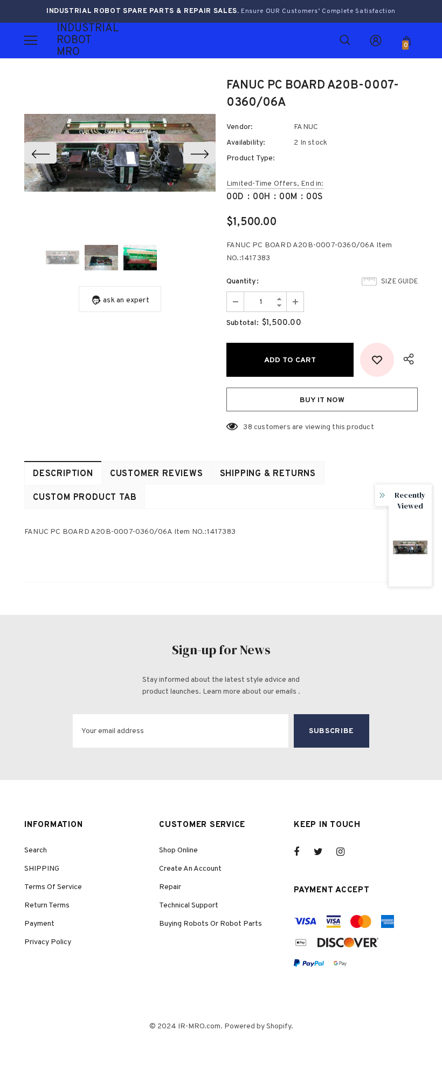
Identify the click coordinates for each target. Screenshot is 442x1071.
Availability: (246, 142)
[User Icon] (376, 40)
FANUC (306, 127)
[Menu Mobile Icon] (30, 40)
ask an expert (126, 300)
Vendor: (239, 127)
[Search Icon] (345, 40)
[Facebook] (303, 852)
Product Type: (250, 158)
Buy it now (322, 400)
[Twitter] (323, 852)
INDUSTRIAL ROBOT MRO (70, 40)
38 (247, 427)
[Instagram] (346, 852)
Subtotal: (242, 323)
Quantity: (242, 281)
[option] (120, 153)
